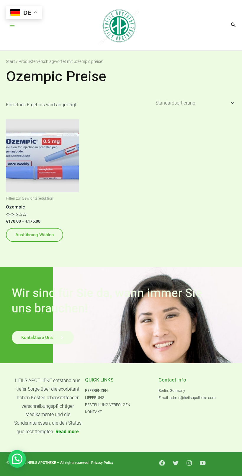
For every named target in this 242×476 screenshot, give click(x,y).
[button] (17, 459)
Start (10, 61)
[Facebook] (162, 463)
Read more (67, 431)
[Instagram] (189, 463)
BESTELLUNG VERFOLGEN (107, 404)
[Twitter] (176, 463)
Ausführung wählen (34, 234)
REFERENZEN (96, 390)
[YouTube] (203, 463)
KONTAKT (93, 412)
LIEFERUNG (94, 397)
